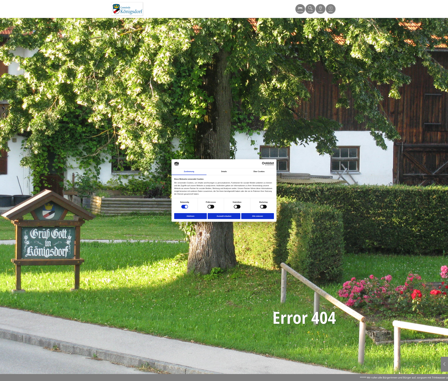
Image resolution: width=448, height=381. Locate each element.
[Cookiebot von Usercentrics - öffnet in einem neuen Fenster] (264, 163)
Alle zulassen (257, 216)
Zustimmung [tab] (189, 171)
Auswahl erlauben (224, 216)
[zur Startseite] (127, 9)
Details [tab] (224, 171)
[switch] (211, 207)
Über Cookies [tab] (259, 171)
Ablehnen (190, 216)
